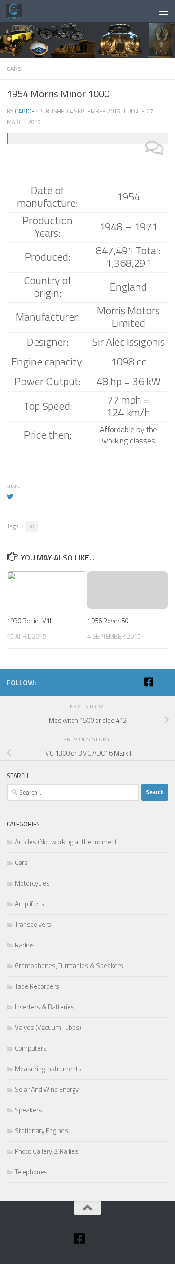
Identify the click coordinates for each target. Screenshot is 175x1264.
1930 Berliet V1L (30, 621)
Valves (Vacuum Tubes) (48, 1027)
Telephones (31, 1172)
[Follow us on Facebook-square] (148, 682)
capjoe (25, 111)
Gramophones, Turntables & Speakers (69, 965)
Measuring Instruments (48, 1069)
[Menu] (164, 11)
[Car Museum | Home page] (16, 11)
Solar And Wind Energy (47, 1089)
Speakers (28, 1110)
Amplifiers (29, 904)
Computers (31, 1048)
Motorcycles (32, 883)
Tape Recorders (37, 986)
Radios (25, 945)
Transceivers (33, 924)
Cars (14, 68)
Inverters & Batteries (44, 1007)
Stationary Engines (41, 1130)
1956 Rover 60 (108, 621)
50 (31, 526)
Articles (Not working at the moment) (67, 842)
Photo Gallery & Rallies (47, 1151)
